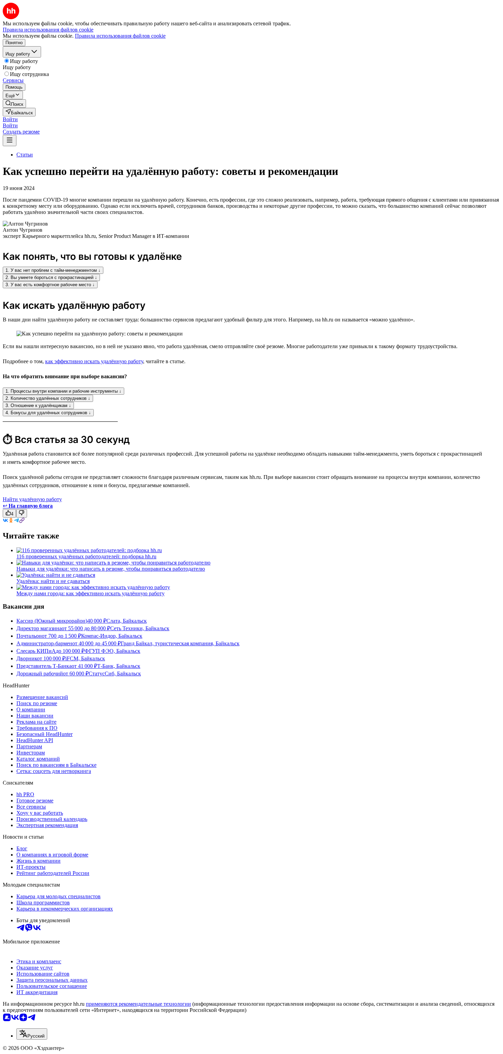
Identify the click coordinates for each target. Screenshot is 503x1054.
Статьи (24, 154)
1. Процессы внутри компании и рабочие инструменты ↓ (63, 391)
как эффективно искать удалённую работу (94, 361)
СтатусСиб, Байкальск (115, 673)
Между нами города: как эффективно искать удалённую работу (90, 593)
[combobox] (31, 1034)
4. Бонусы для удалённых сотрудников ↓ (48, 412)
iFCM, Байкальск (85, 658)
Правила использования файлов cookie (120, 36)
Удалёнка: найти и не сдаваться (53, 581)
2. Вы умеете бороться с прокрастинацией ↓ (51, 277)
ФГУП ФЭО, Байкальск (112, 651)
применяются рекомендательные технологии (138, 1004)
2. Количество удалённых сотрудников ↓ (47, 398)
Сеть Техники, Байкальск (139, 628)
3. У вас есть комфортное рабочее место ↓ (50, 284)
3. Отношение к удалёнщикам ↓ (38, 405)
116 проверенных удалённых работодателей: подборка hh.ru (86, 556)
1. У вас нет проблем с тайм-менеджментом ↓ (53, 270)
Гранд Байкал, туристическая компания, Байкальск (180, 643)
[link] (14, 103)
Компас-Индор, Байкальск (111, 636)
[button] (10, 119)
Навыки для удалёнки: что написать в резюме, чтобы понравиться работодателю (110, 569)
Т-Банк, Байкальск (118, 666)
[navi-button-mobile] (9, 140)
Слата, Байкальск (126, 621)
